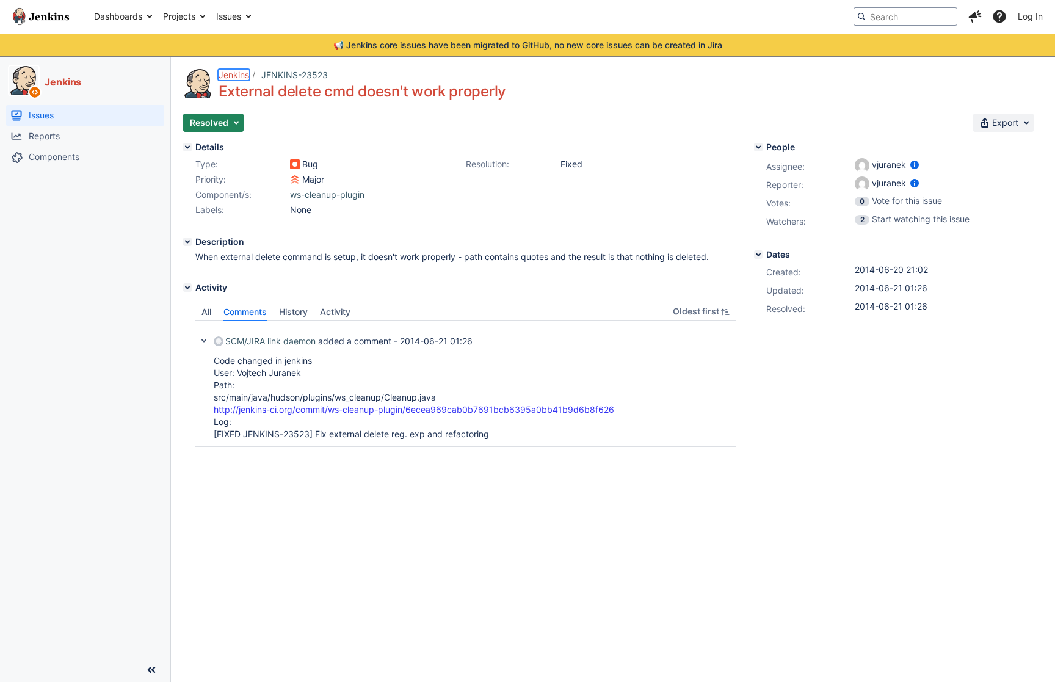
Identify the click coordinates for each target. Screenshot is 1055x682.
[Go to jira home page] (41, 16)
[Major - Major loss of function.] (295, 179)
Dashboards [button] (118, 16)
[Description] (187, 242)
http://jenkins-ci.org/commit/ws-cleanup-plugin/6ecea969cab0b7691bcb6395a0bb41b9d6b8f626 (414, 409)
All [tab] (206, 312)
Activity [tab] (335, 312)
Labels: (209, 210)
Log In (1030, 16)
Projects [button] (179, 16)
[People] (758, 147)
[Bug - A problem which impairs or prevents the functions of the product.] (295, 164)
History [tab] (293, 312)
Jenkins (234, 75)
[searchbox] (905, 16)
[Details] (187, 147)
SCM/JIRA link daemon (270, 341)
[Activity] (187, 287)
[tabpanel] (465, 384)
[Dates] (758, 254)
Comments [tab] (245, 312)
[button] (975, 16)
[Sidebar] (151, 670)
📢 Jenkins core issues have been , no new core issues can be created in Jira (527, 45)
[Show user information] (914, 164)
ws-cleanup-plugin (327, 194)
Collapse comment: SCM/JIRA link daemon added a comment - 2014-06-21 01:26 (204, 341)
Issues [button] (228, 16)
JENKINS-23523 (294, 75)
